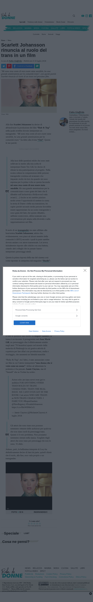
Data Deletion (34, 331)
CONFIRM (24, 323)
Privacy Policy (59, 331)
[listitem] (46, 310)
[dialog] (46, 301)
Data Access (46, 331)
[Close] (86, 271)
